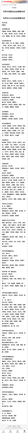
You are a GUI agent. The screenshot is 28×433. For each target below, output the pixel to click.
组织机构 (10, 432)
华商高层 (14, 4)
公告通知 (18, 426)
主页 (7, 4)
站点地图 (9, 426)
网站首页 (3, 432)
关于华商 (10, 4)
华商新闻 (14, 426)
